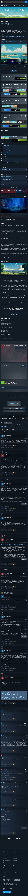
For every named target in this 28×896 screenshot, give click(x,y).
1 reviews (10, 536)
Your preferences (22, 396)
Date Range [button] (3, 418)
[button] (3, 5)
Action (2, 36)
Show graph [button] (23, 418)
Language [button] (19, 416)
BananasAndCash (7, 673)
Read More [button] (24, 503)
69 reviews (11, 648)
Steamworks (5, 858)
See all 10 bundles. (5, 130)
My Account (15, 874)
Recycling (15, 860)
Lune (5, 612)
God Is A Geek (5, 238)
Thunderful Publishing (9, 24)
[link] (15, 94)
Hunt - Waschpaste (8, 592)
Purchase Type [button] (12, 416)
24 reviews (11, 515)
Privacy (4, 867)
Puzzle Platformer (10, 36)
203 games (6, 648)
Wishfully (7, 23)
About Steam (5, 853)
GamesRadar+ (6, 233)
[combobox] (14, 2)
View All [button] (25, 196)
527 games (6, 614)
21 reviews (11, 614)
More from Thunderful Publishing (15, 345)
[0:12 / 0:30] (14, 51)
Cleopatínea (6, 646)
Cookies (4, 874)
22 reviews (6, 570)
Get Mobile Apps (7, 892)
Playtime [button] (10, 418)
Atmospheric (18, 36)
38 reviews (11, 481)
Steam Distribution (6, 860)
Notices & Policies (6, 872)
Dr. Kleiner (6, 569)
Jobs (14, 856)
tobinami (6, 451)
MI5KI (5, 535)
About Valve (15, 853)
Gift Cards (5, 862)
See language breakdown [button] (5, 396)
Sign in (2, 66)
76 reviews (11, 593)
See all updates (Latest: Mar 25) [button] (9, 219)
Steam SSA (5, 856)
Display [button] (16, 418)
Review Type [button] (3, 416)
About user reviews (14, 396)
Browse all (23, 134)
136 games (6, 481)
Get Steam (15, 867)
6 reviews (10, 675)
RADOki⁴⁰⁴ (6, 479)
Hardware (15, 858)
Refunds (4, 876)
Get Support (15, 872)
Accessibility (5, 869)
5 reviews (5, 452)
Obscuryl (6, 513)
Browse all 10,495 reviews (14, 838)
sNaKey (5, 431)
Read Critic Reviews (12, 383)
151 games (6, 675)
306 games (6, 593)
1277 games (6, 515)
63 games (5, 536)
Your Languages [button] (7, 422)
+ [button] (23, 36)
